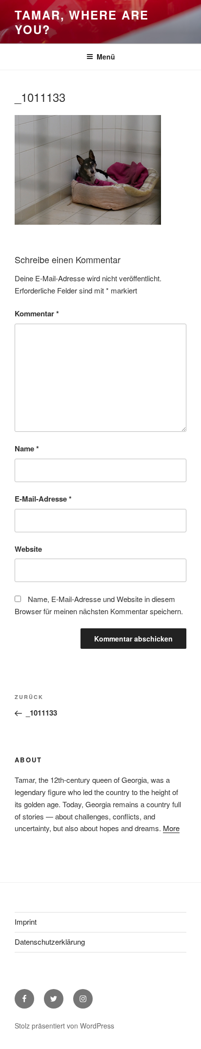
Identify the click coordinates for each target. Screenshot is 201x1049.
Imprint (26, 921)
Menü (106, 56)
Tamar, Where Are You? (82, 22)
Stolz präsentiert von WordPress (64, 1025)
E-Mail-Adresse (43, 498)
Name (27, 448)
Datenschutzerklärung (50, 941)
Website (28, 549)
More (171, 828)
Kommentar (37, 313)
